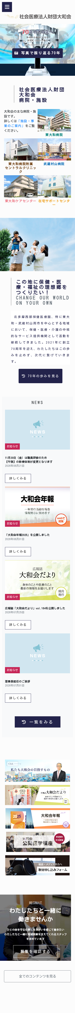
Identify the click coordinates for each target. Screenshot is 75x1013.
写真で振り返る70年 (40, 53)
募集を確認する (35, 951)
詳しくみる (18, 478)
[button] (22, 72)
